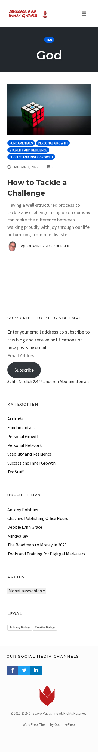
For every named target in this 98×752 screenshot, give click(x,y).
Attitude (15, 418)
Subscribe (24, 370)
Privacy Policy (20, 627)
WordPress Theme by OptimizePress (49, 724)
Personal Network (24, 445)
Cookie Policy (45, 627)
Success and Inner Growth (31, 157)
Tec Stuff (15, 471)
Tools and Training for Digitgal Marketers (46, 553)
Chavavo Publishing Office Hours (37, 518)
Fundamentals (21, 143)
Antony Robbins (22, 509)
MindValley (17, 536)
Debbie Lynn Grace (24, 527)
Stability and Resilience (28, 150)
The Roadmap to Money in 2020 (37, 544)
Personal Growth (53, 143)
